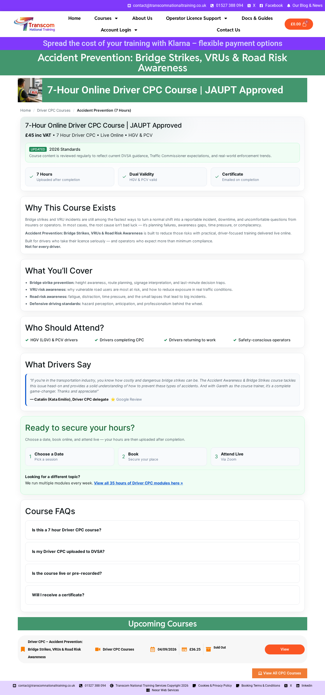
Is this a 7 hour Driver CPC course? (66, 529)
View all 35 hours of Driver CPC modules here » (138, 483)
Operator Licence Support (193, 18)
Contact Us (228, 30)
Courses (102, 18)
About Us (142, 18)
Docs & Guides (257, 18)
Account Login (116, 30)
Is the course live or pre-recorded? (67, 573)
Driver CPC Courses (54, 110)
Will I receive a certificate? (58, 594)
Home (74, 18)
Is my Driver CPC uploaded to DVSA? (68, 551)
